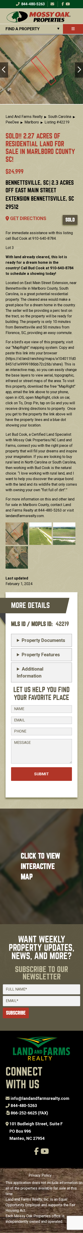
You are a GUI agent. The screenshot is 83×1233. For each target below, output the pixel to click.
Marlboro (31, 122)
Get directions (27, 218)
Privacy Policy (40, 1175)
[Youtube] (68, 4)
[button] (17, 533)
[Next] (79, 70)
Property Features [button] (41, 654)
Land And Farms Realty (24, 116)
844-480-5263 (32, 4)
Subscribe (16, 1012)
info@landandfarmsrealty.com (40, 1098)
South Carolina (59, 116)
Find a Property (23, 28)
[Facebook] (63, 4)
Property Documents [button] (43, 640)
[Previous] (4, 70)
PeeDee (12, 122)
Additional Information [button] (30, 672)
